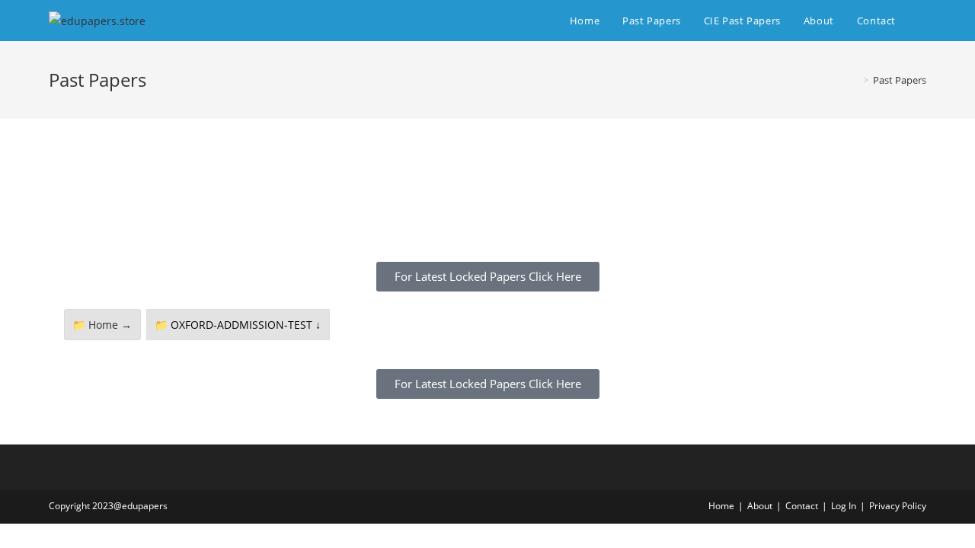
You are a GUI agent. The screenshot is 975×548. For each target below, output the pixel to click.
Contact (801, 505)
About (759, 505)
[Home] (854, 80)
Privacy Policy (897, 505)
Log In (843, 505)
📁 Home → (102, 324)
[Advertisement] (487, 203)
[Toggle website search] (922, 20)
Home (721, 505)
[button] (487, 277)
